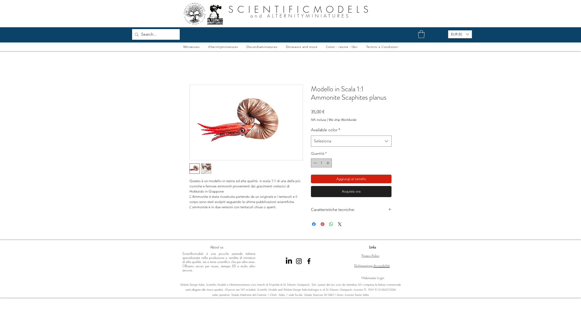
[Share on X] (339, 224)
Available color (325, 129)
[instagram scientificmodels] (299, 261)
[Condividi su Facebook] (314, 224)
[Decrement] (315, 163)
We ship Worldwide (343, 120)
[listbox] (460, 34)
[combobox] (351, 141)
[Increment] (328, 163)
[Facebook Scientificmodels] (309, 261)
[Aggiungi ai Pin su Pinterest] (322, 224)
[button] (421, 34)
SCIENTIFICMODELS (300, 9)
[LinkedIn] (289, 261)
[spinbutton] (321, 163)
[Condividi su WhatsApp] (331, 224)
